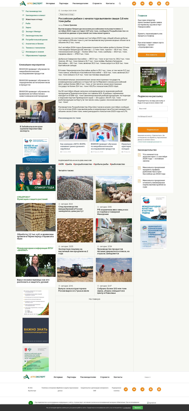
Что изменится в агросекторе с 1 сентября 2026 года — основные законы (155, 157)
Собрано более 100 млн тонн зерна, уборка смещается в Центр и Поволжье (111, 290)
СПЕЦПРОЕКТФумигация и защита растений (32, 198)
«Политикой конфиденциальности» (150, 142)
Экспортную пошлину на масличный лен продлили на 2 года (73, 251)
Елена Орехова (70, 25)
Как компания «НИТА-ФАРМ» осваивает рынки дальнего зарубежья (73, 146)
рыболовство (118, 164)
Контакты (110, 3)
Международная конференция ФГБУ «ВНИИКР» (35, 249)
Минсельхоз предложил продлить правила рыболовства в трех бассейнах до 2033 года (154, 170)
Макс (86, 160)
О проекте (97, 3)
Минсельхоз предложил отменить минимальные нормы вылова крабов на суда (154, 183)
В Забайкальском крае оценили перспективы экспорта (31, 128)
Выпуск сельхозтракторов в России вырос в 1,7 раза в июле (73, 289)
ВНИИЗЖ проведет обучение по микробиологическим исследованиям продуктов (34, 71)
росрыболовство (83, 164)
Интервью (50, 3)
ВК (91, 160)
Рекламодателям (80, 3)
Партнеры (63, 3)
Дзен (82, 160)
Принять (138, 407)
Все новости (151, 55)
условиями (127, 407)
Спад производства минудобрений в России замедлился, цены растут (71, 208)
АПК (62, 164)
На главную (94, 299)
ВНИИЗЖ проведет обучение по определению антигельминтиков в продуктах (34, 82)
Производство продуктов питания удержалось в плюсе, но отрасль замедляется (113, 251)
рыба (69, 164)
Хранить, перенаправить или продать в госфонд (150, 35)
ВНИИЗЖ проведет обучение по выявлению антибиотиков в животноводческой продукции (34, 93)
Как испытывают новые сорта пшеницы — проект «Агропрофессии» (151, 45)
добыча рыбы (101, 164)
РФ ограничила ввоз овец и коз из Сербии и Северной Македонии (112, 212)
